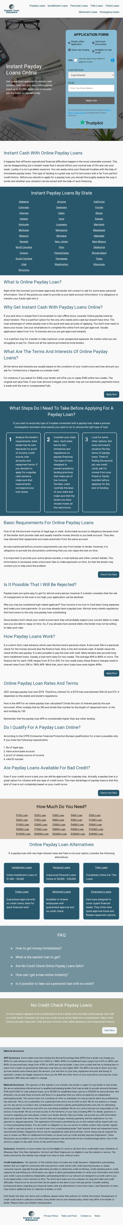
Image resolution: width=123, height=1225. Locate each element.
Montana (61, 235)
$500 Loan (94, 815)
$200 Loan (40, 815)
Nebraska (99, 235)
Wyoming (24, 270)
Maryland (99, 224)
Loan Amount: (76, 69)
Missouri (24, 235)
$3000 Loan (58, 824)
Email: (71, 82)
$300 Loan (58, 815)
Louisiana (61, 224)
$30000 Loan (78, 833)
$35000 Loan (96, 833)
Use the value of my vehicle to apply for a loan (92, 60)
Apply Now (111, 394)
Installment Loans (22, 867)
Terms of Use (79, 113)
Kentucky (24, 224)
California (99, 201)
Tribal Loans (21, 891)
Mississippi (99, 230)
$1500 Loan (22, 824)
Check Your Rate (108, 574)
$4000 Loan (77, 824)
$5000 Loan (95, 824)
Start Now (109, 1030)
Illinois (99, 213)
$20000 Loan (41, 833)
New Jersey (61, 241)
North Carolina (24, 247)
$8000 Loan (58, 829)
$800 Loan (58, 819)
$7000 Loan (40, 829)
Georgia (24, 213)
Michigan (24, 230)
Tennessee (61, 258)
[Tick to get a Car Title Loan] (112, 60)
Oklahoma (99, 247)
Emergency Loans (101, 891)
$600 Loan (22, 819)
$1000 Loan (95, 819)
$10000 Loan (96, 829)
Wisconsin (99, 264)
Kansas (99, 218)
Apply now (91, 100)
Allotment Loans (61, 891)
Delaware (61, 207)
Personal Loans (61, 867)
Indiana (24, 218)
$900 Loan (76, 819)
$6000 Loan (22, 829)
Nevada (24, 241)
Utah (24, 264)
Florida (99, 207)
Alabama (24, 201)
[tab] (61, 948)
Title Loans (101, 867)
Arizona (61, 201)
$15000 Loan (23, 833)
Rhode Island (99, 252)
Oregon (24, 252)
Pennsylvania (61, 252)
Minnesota (61, 230)
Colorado (24, 207)
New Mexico (99, 241)
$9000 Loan (77, 829)
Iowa (61, 218)
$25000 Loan (59, 833)
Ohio (61, 247)
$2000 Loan (40, 824)
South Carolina (24, 258)
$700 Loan (40, 819)
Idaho (61, 213)
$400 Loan (76, 815)
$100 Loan (22, 815)
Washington (61, 264)
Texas (99, 258)
